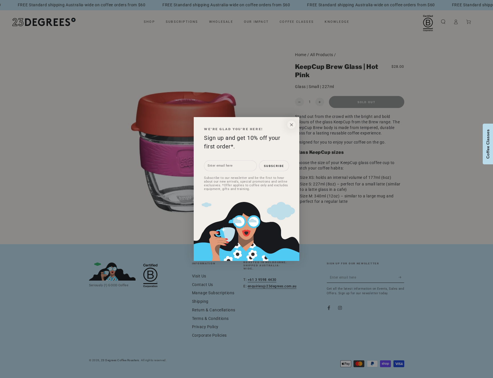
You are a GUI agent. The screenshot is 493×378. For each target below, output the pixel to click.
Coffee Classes (488, 144)
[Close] (291, 124)
